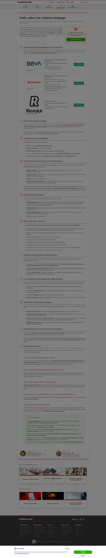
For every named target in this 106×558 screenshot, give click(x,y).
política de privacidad (23, 553)
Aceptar (83, 552)
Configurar (83, 555)
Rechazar (67, 548)
